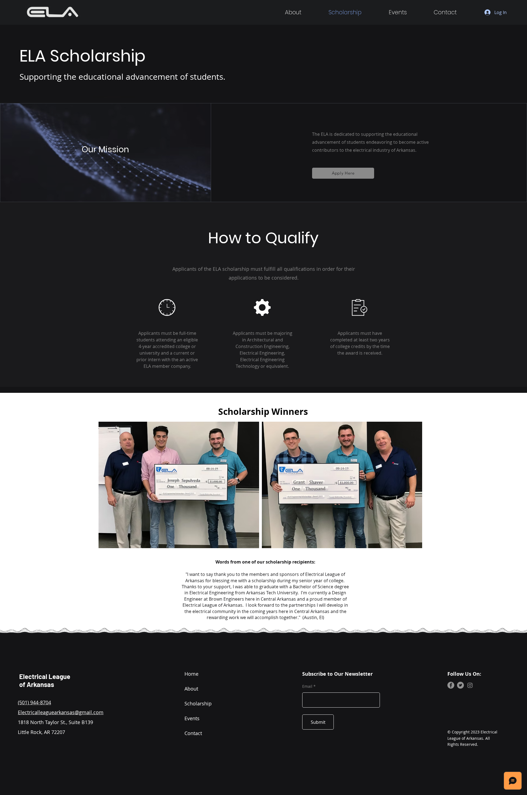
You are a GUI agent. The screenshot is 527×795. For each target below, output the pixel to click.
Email (307, 686)
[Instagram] (470, 685)
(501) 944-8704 (34, 702)
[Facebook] (450, 685)
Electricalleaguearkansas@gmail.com (60, 712)
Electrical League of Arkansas (44, 680)
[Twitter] (460, 685)
